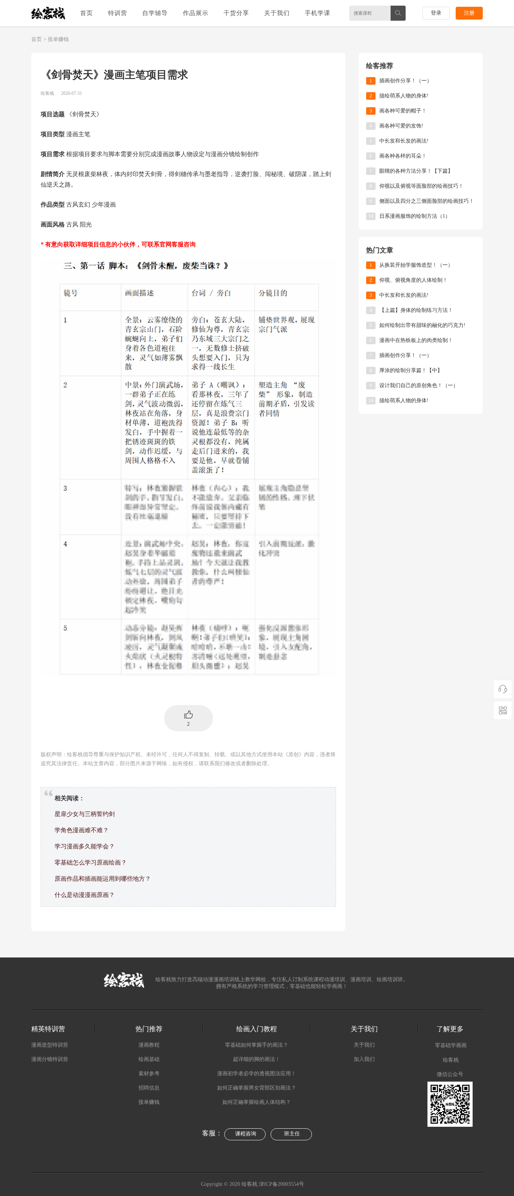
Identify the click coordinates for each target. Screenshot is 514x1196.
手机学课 (317, 13)
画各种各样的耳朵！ (403, 156)
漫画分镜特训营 (49, 1059)
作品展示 (195, 13)
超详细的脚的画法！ (256, 1059)
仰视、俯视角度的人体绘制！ (413, 280)
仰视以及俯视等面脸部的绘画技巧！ (421, 186)
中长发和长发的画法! (404, 141)
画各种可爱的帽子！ (403, 111)
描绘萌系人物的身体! (404, 96)
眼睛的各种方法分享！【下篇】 (416, 171)
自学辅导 (155, 13)
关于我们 (277, 13)
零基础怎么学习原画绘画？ (91, 862)
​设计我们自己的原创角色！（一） (418, 385)
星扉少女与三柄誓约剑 (85, 814)
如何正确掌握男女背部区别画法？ (256, 1088)
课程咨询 (245, 1134)
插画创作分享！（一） (405, 81)
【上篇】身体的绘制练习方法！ (416, 310)
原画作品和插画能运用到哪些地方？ (103, 878)
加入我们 (364, 1059)
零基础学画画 (451, 1045)
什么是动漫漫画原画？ (85, 895)
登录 (436, 13)
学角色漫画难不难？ (82, 830)
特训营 (117, 13)
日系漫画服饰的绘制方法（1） (414, 216)
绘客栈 (451, 1060)
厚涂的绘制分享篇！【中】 (411, 370)
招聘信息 (149, 1088)
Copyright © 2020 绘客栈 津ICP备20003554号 (253, 1184)
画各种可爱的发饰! (401, 126)
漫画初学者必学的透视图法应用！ (256, 1073)
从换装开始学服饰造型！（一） (416, 265)
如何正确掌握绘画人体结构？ (256, 1102)
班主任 (292, 1134)
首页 (86, 13)
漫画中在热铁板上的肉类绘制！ (416, 340)
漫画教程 (149, 1045)
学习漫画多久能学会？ (85, 846)
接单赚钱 (58, 39)
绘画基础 (149, 1059)
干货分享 (236, 13)
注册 (469, 13)
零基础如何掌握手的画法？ (256, 1045)
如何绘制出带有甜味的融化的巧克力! (422, 325)
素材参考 (149, 1073)
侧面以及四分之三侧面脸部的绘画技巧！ (426, 201)
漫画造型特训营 (49, 1045)
